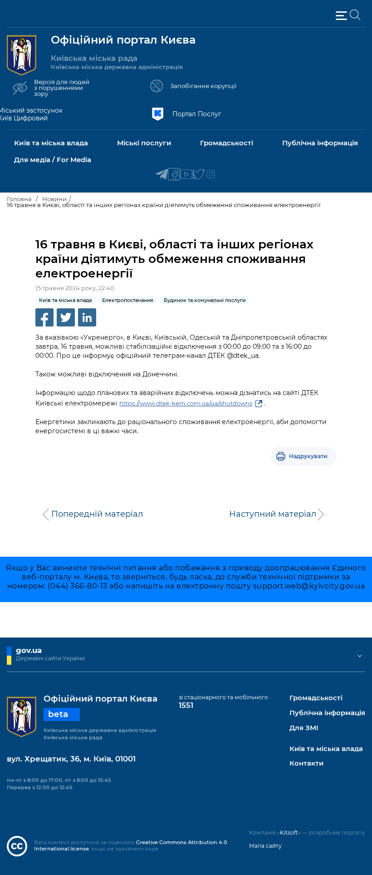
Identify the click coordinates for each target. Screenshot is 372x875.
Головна (19, 199)
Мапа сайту (265, 845)
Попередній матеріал (97, 514)
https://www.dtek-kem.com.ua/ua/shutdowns (185, 403)
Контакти (306, 763)
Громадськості (316, 698)
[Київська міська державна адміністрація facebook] (174, 174)
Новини (54, 199)
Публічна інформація (327, 713)
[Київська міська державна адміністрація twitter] (198, 174)
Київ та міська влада (326, 749)
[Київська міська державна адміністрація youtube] (186, 174)
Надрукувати (308, 456)
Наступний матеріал (272, 514)
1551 (186, 705)
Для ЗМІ (303, 728)
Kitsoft (289, 832)
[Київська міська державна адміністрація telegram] (162, 174)
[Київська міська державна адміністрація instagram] (211, 174)
